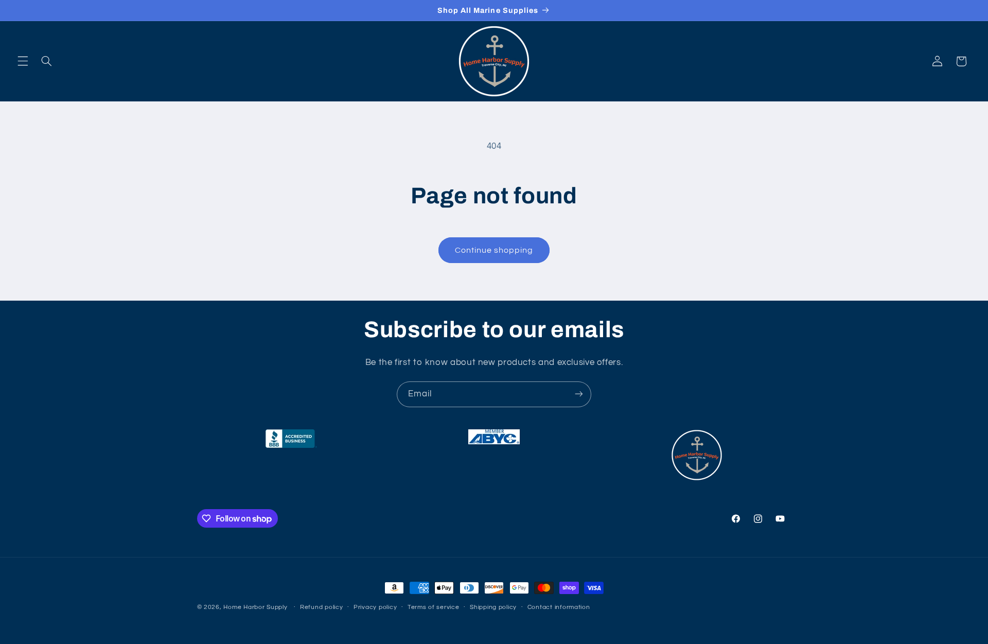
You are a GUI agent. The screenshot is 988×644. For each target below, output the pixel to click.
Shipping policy (493, 608)
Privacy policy (375, 608)
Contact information (558, 608)
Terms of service (434, 608)
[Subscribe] (579, 394)
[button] (22, 61)
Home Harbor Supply (255, 607)
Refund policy (321, 608)
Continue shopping (494, 250)
